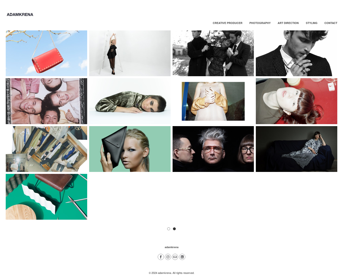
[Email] (175, 257)
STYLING (311, 23)
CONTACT (330, 23)
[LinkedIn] (182, 257)
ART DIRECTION (288, 23)
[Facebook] (161, 257)
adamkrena (171, 247)
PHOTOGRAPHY (260, 23)
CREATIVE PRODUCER (227, 23)
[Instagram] (168, 257)
